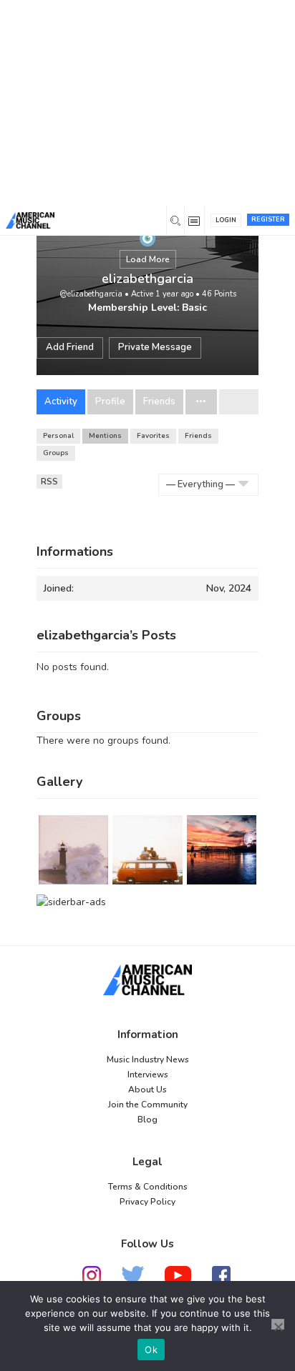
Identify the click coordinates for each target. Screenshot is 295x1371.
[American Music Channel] (147, 979)
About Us (147, 1089)
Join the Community (148, 1104)
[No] (277, 1324)
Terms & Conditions (148, 1186)
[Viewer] (147, 237)
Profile (110, 402)
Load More (148, 259)
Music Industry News (148, 1059)
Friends (159, 402)
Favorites (153, 436)
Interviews (147, 1074)
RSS (49, 481)
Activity (60, 402)
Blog (147, 1119)
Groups (56, 453)
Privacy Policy (147, 1201)
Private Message (155, 347)
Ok (151, 1349)
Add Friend (70, 347)
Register (268, 219)
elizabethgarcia (147, 278)
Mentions (105, 436)
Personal (58, 436)
